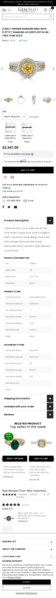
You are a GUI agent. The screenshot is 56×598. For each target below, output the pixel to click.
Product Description (16, 220)
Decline (26, 587)
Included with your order (19, 406)
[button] (44, 494)
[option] (28, 67)
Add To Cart (41, 458)
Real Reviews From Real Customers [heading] (24, 490)
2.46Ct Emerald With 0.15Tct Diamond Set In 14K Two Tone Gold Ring (14, 469)
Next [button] (52, 67)
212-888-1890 (13, 200)
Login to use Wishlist (5, 177)
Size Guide (34, 116)
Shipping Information (17, 398)
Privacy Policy (14, 577)
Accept (26, 582)
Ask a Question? (11, 197)
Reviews (9, 414)
